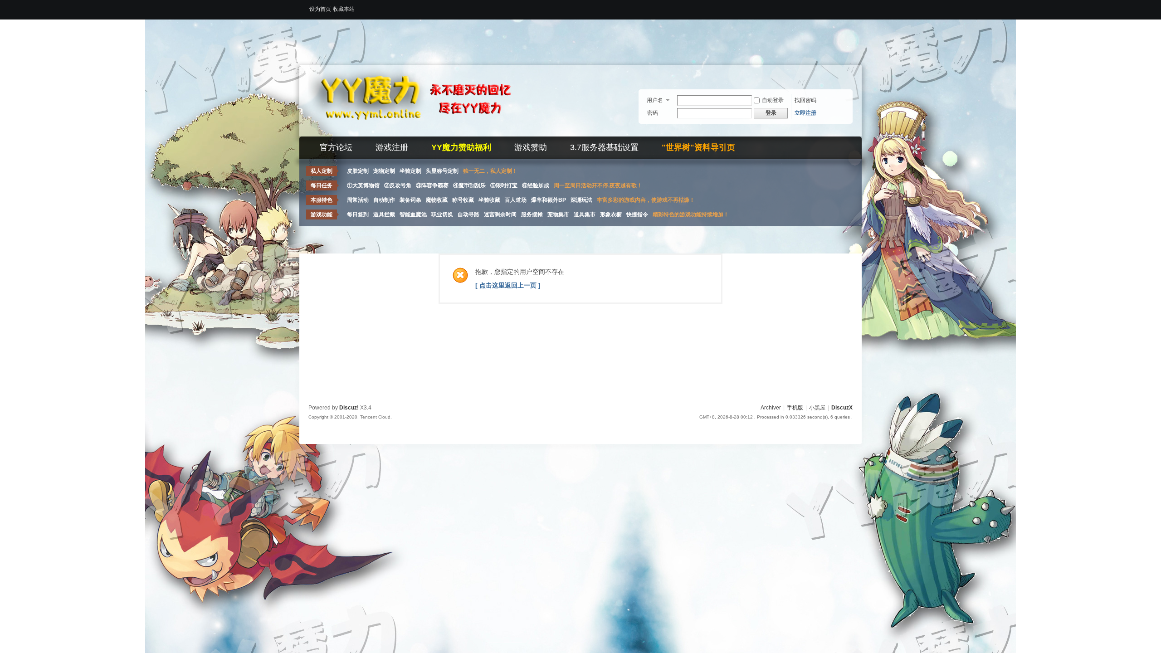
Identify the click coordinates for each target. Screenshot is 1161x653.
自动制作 (384, 200)
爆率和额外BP (548, 200)
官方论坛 (336, 147)
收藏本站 (344, 9)
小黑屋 (817, 407)
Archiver (771, 407)
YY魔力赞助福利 (461, 147)
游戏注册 (392, 147)
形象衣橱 (611, 214)
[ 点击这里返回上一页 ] (508, 285)
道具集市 (584, 214)
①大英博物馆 (363, 185)
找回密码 (805, 100)
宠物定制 (384, 171)
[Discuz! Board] (421, 131)
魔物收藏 (437, 200)
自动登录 (773, 100)
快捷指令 (637, 214)
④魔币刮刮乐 (469, 185)
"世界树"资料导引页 (698, 147)
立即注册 (805, 113)
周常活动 (358, 200)
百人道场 (516, 200)
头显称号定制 (442, 171)
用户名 (655, 100)
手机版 (795, 407)
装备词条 (410, 200)
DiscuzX (842, 407)
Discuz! (349, 407)
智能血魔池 (413, 214)
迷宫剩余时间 (500, 214)
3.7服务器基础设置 (604, 147)
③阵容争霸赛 (432, 185)
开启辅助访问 (850, 6)
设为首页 (320, 9)
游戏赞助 (530, 147)
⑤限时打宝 (503, 185)
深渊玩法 (581, 200)
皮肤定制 (358, 171)
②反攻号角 (397, 185)
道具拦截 (384, 214)
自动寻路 (468, 214)
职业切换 (442, 214)
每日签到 (358, 214)
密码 (652, 113)
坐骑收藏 (489, 200)
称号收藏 (463, 200)
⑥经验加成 (535, 185)
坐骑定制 (410, 171)
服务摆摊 (532, 214)
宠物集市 (558, 214)
